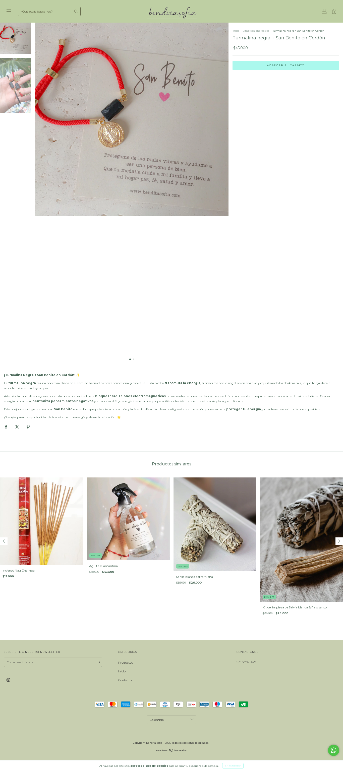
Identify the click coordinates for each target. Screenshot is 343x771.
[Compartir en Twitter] (17, 427)
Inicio (236, 30)
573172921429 (246, 662)
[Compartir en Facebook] (6, 427)
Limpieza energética (256, 30)
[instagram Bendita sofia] (8, 680)
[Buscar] (76, 11)
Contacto (125, 680)
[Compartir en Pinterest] (28, 427)
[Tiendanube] (171, 751)
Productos (125, 662)
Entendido (233, 765)
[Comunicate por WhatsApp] (333, 750)
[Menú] (8, 12)
